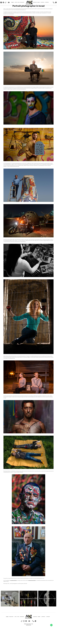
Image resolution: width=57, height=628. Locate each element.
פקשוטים (38, 2)
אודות (15, 616)
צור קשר (16, 2)
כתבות (19, 2)
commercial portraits (31, 580)
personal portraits (13, 580)
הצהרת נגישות (11, 616)
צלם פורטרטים (22, 2)
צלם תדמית (42, 2)
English (12, 2)
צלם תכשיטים (35, 2)
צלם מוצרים (47, 2)
